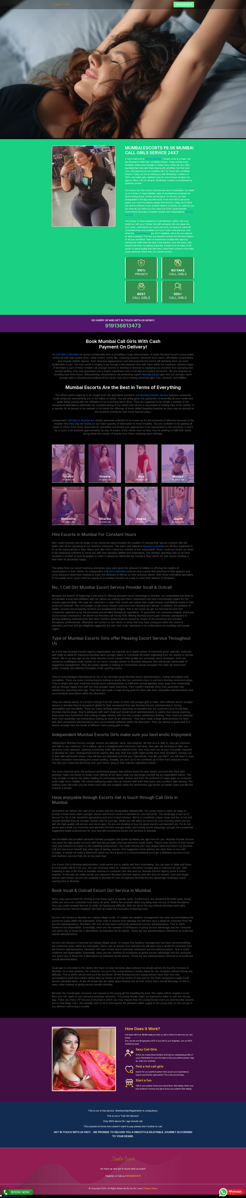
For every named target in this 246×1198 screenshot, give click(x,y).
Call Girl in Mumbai (114, 571)
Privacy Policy (150, 1188)
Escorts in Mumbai (153, 546)
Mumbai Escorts (142, 233)
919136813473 (183, 4)
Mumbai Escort (150, 374)
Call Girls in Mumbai (67, 354)
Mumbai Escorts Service (154, 395)
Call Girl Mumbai (153, 159)
